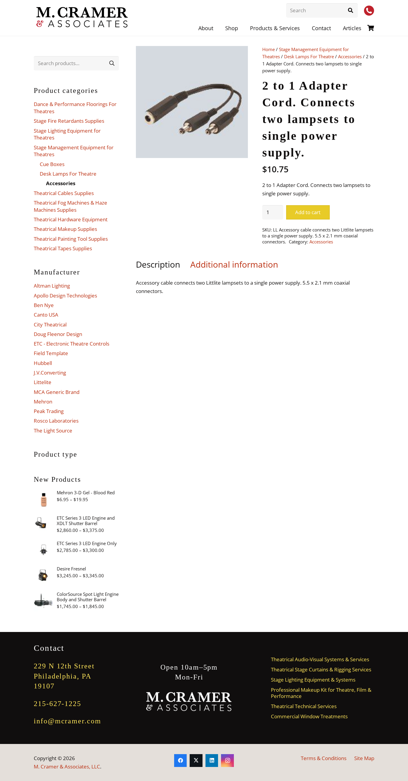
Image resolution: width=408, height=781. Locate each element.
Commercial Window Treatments (309, 716)
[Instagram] (227, 760)
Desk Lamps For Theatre (309, 56)
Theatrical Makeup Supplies (65, 228)
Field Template (51, 353)
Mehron (43, 401)
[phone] (369, 10)
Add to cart (307, 212)
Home (268, 49)
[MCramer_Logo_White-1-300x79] (189, 702)
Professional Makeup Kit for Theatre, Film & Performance (321, 692)
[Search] (350, 10)
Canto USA (46, 314)
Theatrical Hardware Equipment (71, 219)
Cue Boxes (52, 164)
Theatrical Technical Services (304, 706)
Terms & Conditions (323, 758)
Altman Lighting (52, 285)
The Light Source (53, 430)
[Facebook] (180, 760)
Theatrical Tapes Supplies (63, 248)
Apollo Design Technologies (65, 295)
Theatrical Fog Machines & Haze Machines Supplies (70, 206)
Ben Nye (44, 305)
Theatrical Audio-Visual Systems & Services (320, 659)
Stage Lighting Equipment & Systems (313, 679)
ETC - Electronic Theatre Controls (71, 343)
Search (112, 63)
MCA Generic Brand (56, 392)
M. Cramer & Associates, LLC (67, 766)
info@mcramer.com (67, 721)
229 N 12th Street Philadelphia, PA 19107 (64, 676)
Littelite (42, 382)
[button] (305, 28)
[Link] (370, 28)
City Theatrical (50, 324)
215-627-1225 (57, 704)
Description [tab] (158, 264)
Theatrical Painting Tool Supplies (71, 238)
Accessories (350, 56)
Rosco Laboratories (56, 420)
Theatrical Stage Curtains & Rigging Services (321, 669)
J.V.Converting (50, 372)
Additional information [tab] (234, 264)
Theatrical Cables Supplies (64, 193)
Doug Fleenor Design (58, 334)
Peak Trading (49, 411)
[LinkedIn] (211, 760)
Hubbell (43, 363)
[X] (196, 760)
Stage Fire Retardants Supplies (69, 120)
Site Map (364, 758)
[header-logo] (82, 17)
